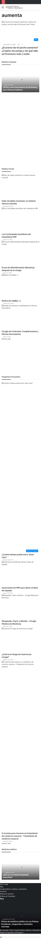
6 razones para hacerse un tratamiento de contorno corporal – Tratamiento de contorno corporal (20, 836)
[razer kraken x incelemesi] (20, 937)
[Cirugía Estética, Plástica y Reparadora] (15, 7)
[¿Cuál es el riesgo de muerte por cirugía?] (20, 640)
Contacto (3, 891)
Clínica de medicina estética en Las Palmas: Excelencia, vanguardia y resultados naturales (20, 924)
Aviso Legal (4, 884)
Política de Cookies (6, 894)
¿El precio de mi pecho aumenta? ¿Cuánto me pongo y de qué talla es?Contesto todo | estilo (20, 50)
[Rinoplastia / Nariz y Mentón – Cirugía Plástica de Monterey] (20, 607)
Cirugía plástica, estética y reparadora (13, 889)
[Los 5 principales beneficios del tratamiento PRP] (20, 220)
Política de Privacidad (7, 896)
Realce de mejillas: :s (11, 301)
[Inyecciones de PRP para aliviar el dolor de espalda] (20, 574)
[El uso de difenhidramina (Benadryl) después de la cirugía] (20, 253)
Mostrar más (6, 339)
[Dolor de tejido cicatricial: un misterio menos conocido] (20, 187)
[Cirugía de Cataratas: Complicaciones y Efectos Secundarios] (20, 317)
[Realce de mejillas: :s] (20, 287)
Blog (1, 887)
